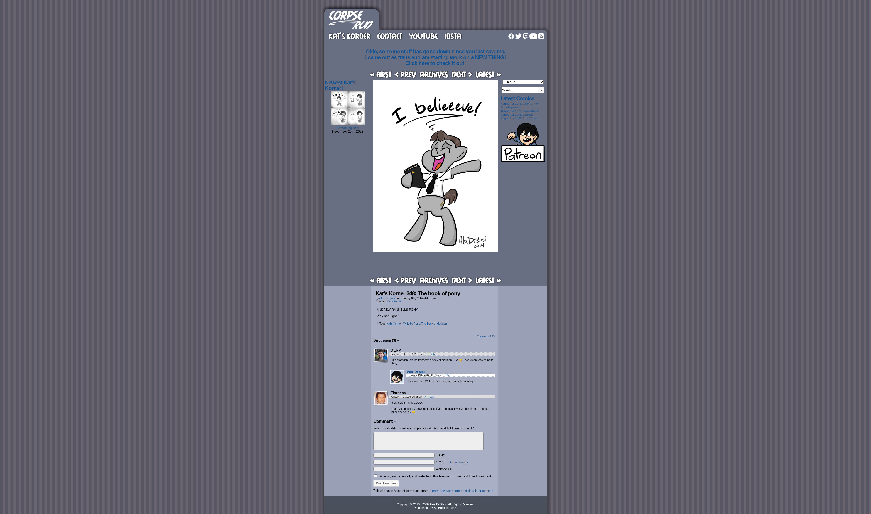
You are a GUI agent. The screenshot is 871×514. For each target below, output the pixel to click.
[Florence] (381, 398)
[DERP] (381, 355)
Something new (348, 128)
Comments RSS (486, 336)
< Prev (405, 74)
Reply (432, 354)
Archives (434, 74)
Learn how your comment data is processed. (462, 490)
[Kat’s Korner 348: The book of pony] (435, 250)
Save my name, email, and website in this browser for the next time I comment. (435, 476)
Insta (453, 36)
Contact (389, 36)
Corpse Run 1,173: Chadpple (517, 114)
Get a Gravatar (459, 462)
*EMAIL (452, 462)
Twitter (518, 36)
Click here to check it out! (435, 63)
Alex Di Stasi (387, 298)
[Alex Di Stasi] (397, 383)
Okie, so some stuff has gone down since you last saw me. (435, 51)
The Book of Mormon (434, 323)
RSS (541, 36)
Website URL (445, 469)
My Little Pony (411, 323)
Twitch (525, 36)
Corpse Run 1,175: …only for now (519, 103)
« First (380, 74)
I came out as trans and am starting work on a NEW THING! (435, 57)
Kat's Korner (394, 301)
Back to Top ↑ (447, 507)
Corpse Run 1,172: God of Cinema (520, 118)
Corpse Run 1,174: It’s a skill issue (520, 111)
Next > (462, 74)
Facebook (511, 36)
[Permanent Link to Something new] (348, 124)
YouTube (423, 36)
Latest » (488, 74)
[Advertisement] (463, 19)
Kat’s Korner (349, 36)
